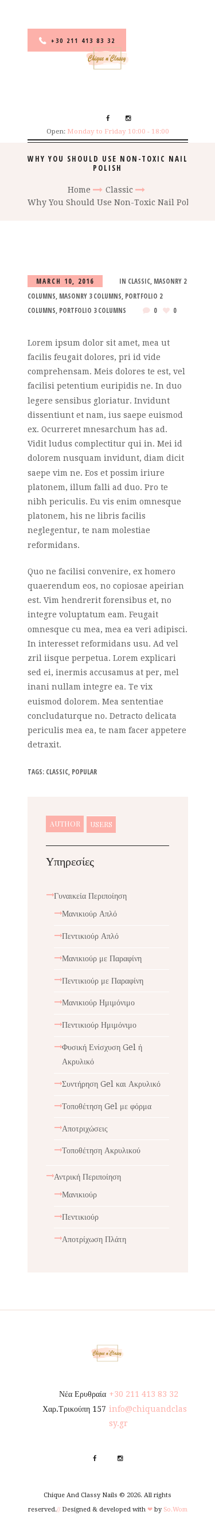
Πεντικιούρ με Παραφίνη (102, 980)
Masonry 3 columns (90, 296)
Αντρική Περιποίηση (87, 1176)
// (58, 1509)
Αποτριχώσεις (85, 1128)
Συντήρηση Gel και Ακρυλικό (111, 1083)
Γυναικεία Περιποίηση (90, 895)
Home (79, 189)
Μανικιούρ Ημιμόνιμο (98, 1002)
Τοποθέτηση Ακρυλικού (101, 1150)
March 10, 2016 (65, 281)
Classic (119, 189)
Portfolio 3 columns (92, 310)
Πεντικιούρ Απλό (90, 936)
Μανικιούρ (79, 1194)
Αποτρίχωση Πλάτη (94, 1239)
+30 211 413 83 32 (83, 40)
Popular (84, 772)
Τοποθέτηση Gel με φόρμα (106, 1106)
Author (65, 823)
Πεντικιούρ (80, 1216)
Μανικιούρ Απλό (89, 913)
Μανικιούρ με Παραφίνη (102, 958)
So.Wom (175, 1509)
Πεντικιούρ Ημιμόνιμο (99, 1024)
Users (101, 824)
